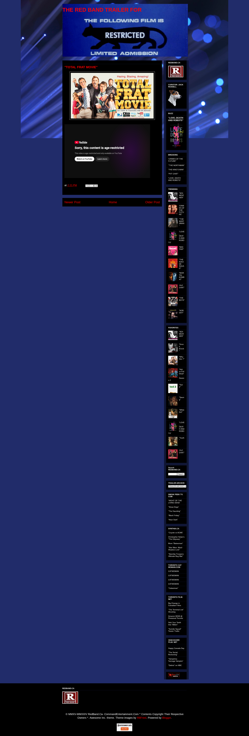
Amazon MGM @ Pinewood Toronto (175, 617)
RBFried (141, 717)
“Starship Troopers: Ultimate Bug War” (176, 555)
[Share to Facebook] (94, 185)
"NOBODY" (181, 311)
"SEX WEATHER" (181, 195)
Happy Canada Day (176, 648)
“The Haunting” (174, 511)
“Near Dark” (173, 520)
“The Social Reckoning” (173, 653)
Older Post (152, 202)
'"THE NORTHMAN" (176, 165)
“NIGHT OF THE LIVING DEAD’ (175, 501)
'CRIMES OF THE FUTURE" (175, 160)
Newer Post (72, 202)
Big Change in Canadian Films (174, 604)
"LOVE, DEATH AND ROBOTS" (175, 119)
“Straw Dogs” (173, 507)
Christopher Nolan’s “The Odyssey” (176, 538)
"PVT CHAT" (173, 174)
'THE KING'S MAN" (176, 170)
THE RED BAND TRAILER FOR (102, 10)
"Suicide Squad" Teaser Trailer (174, 630)
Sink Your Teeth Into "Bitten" (174, 623)
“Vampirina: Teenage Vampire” (175, 660)
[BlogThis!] (89, 185)
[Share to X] (91, 185)
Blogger (166, 717)
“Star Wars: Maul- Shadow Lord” (175, 548)
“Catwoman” (173, 588)
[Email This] (86, 185)
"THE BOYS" (182, 299)
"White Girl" (181, 411)
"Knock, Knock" (181, 347)
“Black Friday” (174, 515)
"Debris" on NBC (175, 665)
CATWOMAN (173, 571)
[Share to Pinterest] (96, 185)
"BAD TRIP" (181, 248)
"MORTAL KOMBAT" (181, 276)
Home (113, 202)
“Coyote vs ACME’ (175, 533)
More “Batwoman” (175, 543)
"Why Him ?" (181, 358)
